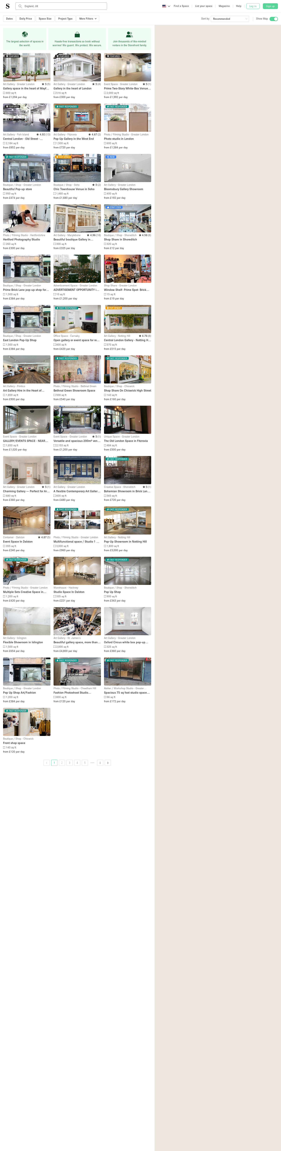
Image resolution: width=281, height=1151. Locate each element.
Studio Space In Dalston (69, 591)
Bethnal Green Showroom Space (74, 390)
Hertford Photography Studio (21, 239)
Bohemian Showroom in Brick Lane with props (126, 491)
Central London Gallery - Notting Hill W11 (127, 340)
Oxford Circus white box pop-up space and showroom (124, 642)
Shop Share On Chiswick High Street (127, 390)
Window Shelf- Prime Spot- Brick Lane (125, 290)
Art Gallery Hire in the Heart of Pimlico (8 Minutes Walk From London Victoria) (22, 391)
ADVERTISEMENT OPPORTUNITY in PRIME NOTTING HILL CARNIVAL (76, 290)
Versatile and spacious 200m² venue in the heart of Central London (77, 441)
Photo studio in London (119, 138)
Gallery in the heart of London (73, 88)
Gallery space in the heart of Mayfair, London (26, 89)
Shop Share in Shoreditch (120, 239)
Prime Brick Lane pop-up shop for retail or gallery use (24, 290)
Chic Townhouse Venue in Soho (74, 189)
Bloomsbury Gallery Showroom (123, 189)
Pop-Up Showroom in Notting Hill (125, 541)
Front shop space (14, 743)
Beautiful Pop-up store (17, 189)
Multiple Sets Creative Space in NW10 (23, 592)
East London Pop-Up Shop (20, 340)
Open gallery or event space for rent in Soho (76, 340)
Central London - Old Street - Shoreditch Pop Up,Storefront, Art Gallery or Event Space (24, 139)
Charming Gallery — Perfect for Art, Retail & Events (26, 491)
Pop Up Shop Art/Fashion (19, 692)
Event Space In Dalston (18, 541)
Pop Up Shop (112, 591)
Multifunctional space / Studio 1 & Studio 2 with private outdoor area (76, 542)
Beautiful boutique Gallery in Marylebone (72, 240)
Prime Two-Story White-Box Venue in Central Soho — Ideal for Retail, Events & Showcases (127, 89)
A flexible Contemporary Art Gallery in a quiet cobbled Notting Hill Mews (76, 491)
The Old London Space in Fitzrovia (126, 440)
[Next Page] (108, 763)
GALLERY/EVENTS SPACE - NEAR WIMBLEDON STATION (24, 441)
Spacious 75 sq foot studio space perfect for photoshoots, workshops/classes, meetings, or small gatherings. (125, 693)
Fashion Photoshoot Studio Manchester (71, 693)
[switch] (274, 19)
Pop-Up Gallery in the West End (74, 138)
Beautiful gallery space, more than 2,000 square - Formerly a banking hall (76, 642)
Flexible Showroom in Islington (23, 642)
